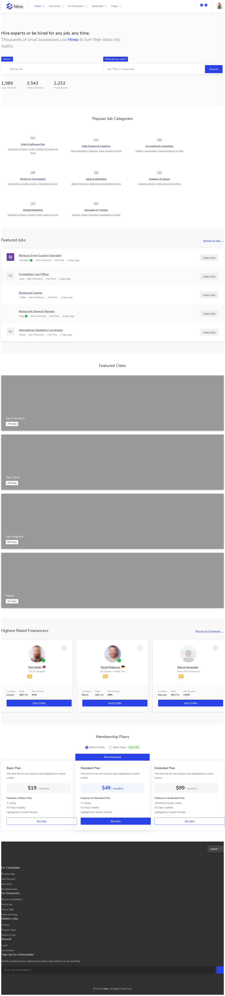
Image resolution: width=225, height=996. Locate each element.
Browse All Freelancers (208, 631)
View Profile (39, 703)
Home (37, 6)
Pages (114, 6)
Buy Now (42, 821)
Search (214, 69)
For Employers (76, 6)
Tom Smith (35, 667)
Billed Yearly (126, 747)
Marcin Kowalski (188, 667)
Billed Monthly (97, 747)
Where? (7, 59)
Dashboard (97, 6)
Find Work (54, 6)
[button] (215, 849)
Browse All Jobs (212, 240)
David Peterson (111, 667)
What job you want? (115, 59)
